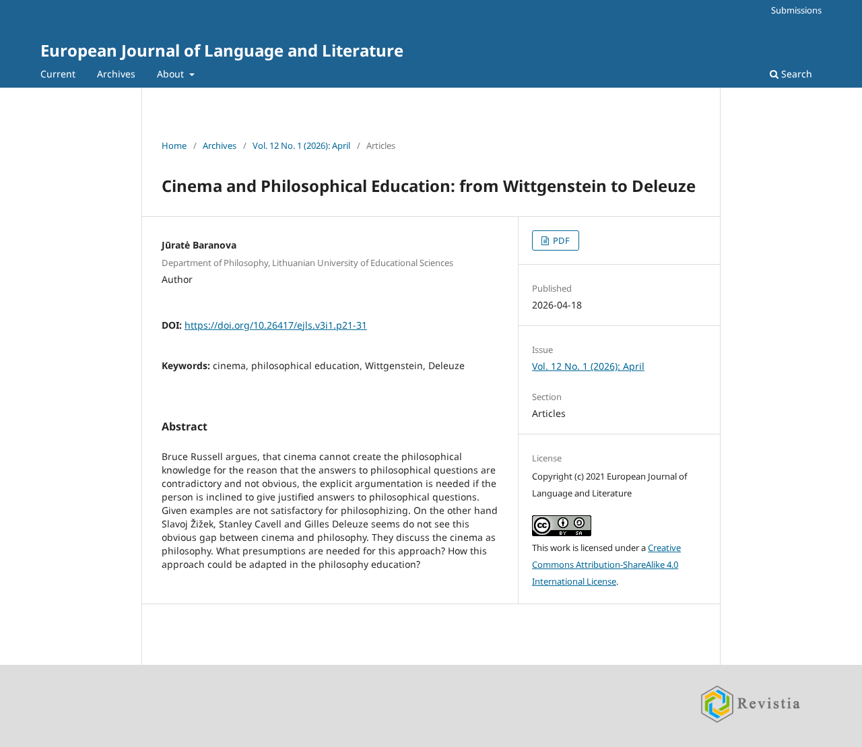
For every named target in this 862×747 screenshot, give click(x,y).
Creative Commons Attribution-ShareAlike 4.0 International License (606, 564)
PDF (560, 240)
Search (795, 73)
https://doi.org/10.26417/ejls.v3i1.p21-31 (276, 325)
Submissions (796, 10)
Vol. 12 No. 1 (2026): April (301, 145)
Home (174, 145)
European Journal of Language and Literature (221, 50)
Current (57, 73)
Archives (116, 73)
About (172, 73)
